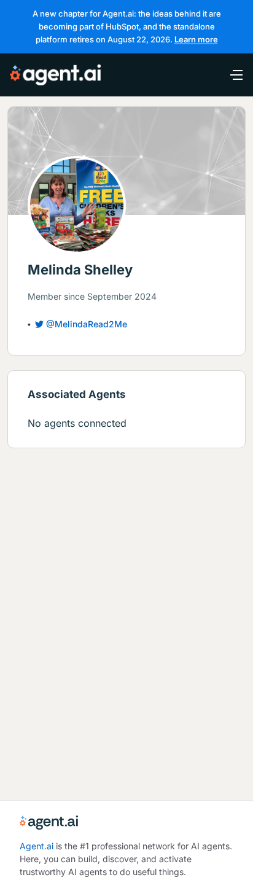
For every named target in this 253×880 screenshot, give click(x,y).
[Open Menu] (229, 75)
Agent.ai (36, 846)
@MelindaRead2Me (86, 324)
